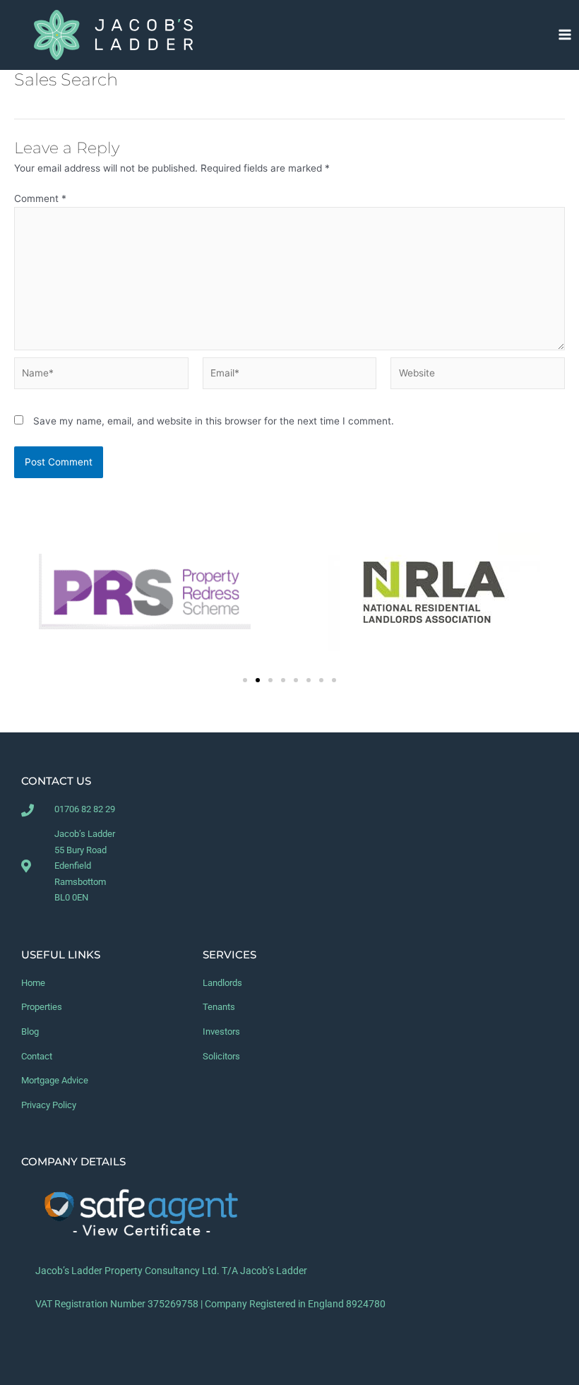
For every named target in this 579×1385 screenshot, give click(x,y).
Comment (40, 198)
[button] (245, 680)
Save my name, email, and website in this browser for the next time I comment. (213, 421)
